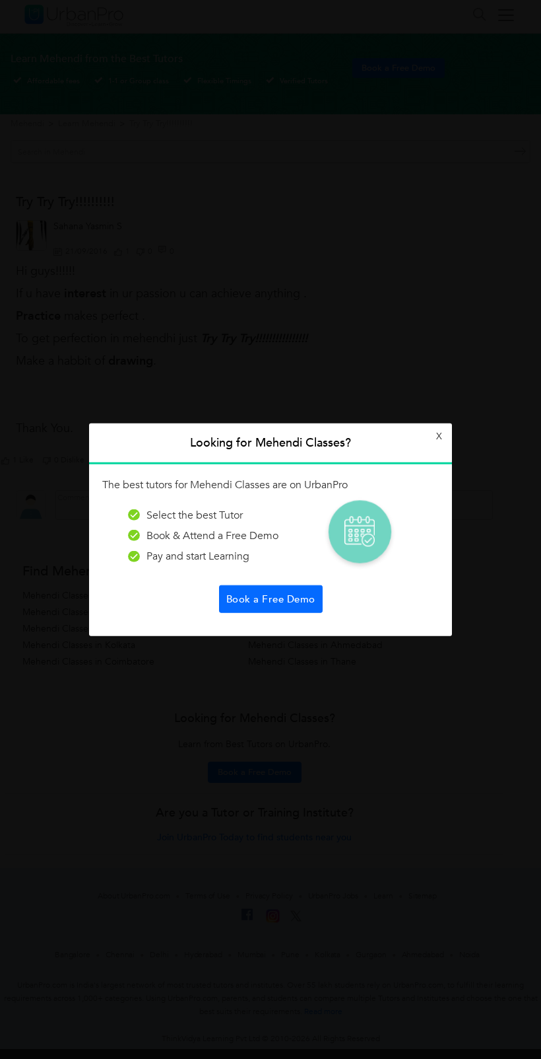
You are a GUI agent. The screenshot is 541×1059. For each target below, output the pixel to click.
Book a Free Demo (270, 599)
